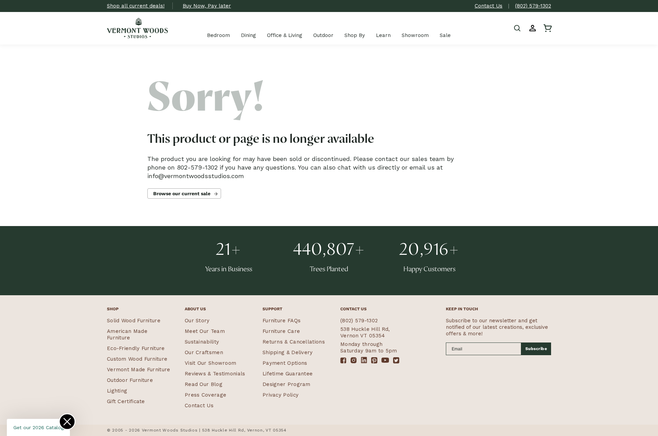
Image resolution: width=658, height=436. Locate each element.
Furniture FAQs (282, 320)
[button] (517, 28)
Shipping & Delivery (288, 352)
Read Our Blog (203, 384)
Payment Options (285, 363)
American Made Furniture (127, 334)
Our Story (197, 320)
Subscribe (536, 348)
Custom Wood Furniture (137, 359)
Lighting (117, 391)
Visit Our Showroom (210, 363)
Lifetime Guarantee (288, 374)
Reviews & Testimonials (215, 374)
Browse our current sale (181, 193)
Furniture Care (281, 331)
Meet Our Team (205, 331)
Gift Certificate (126, 401)
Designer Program (286, 384)
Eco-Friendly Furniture (136, 348)
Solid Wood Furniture (133, 320)
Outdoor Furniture (130, 380)
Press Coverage (205, 395)
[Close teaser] (67, 421)
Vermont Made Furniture (138, 369)
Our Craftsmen (204, 352)
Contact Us (488, 6)
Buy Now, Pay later (207, 6)
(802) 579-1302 (533, 6)
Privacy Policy (280, 395)
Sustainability (202, 342)
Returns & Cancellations (294, 342)
